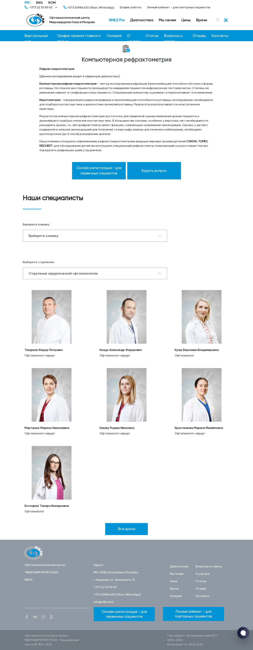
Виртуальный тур (36, 35)
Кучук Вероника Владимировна (197, 350)
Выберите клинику (43, 236)
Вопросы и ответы (173, 35)
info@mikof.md (103, 602)
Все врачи (126, 529)
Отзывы (199, 35)
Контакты (220, 35)
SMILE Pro (117, 20)
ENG (39, 2)
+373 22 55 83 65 (40, 7)
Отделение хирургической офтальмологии (63, 273)
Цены (186, 20)
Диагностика (141, 20)
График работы (130, 7)
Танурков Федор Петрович (44, 350)
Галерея (114, 35)
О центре (133, 35)
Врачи (201, 20)
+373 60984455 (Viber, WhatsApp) (90, 7)
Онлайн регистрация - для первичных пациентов (98, 170)
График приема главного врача (79, 35)
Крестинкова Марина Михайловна (199, 428)
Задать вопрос (154, 171)
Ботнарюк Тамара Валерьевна (47, 506)
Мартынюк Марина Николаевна (47, 428)
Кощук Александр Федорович (121, 350)
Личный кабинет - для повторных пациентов (178, 7)
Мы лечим (167, 20)
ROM (52, 2)
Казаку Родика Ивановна (117, 428)
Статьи (152, 35)
